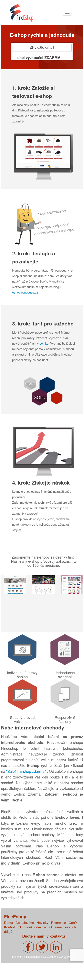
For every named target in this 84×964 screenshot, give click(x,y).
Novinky (42, 922)
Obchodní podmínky (32, 927)
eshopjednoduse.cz (25, 292)
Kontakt (9, 927)
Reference (58, 922)
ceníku (44, 343)
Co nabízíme (24, 922)
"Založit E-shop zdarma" (26, 771)
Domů (8, 922)
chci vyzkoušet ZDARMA (38, 57)
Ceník (73, 922)
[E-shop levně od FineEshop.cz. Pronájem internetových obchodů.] (25, 15)
